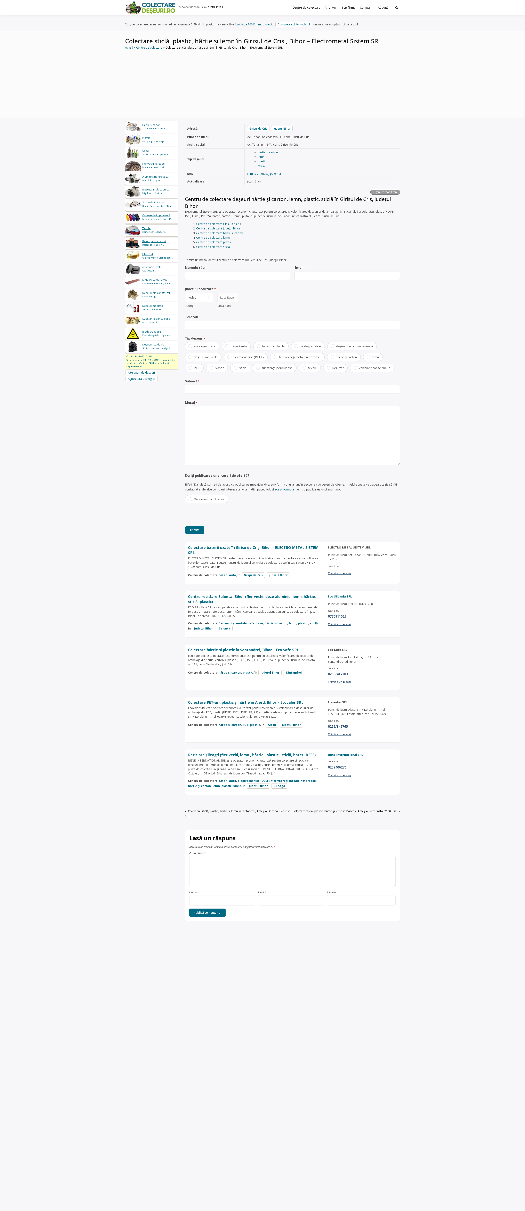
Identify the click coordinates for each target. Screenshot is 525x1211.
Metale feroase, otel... (154, 165)
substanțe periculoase (277, 368)
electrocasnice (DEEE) (248, 357)
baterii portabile (273, 346)
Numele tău (196, 268)
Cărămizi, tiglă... (156, 294)
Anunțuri (331, 7)
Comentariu (197, 853)
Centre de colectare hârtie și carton (219, 233)
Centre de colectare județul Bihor (218, 228)
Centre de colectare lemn (213, 237)
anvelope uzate (205, 346)
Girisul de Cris (258, 128)
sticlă (261, 166)
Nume (194, 892)
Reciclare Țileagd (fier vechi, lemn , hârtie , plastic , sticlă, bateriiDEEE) (252, 754)
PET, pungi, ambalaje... (154, 139)
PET (197, 368)
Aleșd (272, 725)
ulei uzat (338, 368)
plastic (262, 161)
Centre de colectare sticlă (213, 247)
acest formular (285, 489)
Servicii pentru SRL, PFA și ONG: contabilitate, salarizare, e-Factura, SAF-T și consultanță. (150, 361)
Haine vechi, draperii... (154, 230)
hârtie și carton (268, 152)
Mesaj (191, 402)
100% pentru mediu (212, 7)
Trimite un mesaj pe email (264, 174)
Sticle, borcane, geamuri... (156, 152)
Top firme (349, 7)
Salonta (224, 628)
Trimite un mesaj (339, 573)
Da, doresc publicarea (209, 499)
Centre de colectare (306, 7)
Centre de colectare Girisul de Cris (218, 224)
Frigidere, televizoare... (155, 191)
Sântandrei (293, 672)
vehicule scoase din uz (374, 368)
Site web (332, 892)
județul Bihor (281, 128)
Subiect (192, 381)
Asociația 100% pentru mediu (254, 24)
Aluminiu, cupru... (155, 178)
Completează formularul (294, 24)
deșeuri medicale (206, 357)
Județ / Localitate (200, 289)
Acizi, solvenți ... (156, 320)
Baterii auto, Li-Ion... (154, 242)
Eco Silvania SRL (340, 596)
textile (312, 368)
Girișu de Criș (253, 575)
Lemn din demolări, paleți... (157, 281)
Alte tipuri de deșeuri (141, 372)
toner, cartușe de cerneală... (157, 217)
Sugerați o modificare (385, 192)
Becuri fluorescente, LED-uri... (158, 204)
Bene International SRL (345, 755)
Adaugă (383, 7)
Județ (189, 305)
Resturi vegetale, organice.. (156, 333)
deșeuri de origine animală (354, 346)
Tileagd (279, 786)
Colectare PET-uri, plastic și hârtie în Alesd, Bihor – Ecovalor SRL (245, 702)
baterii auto (239, 346)
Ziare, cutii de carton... (154, 126)
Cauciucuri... (152, 268)
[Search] (396, 7)
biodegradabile (310, 346)
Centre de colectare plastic (214, 242)
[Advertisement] (262, 80)
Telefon (191, 317)
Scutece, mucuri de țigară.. (156, 346)
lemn (261, 157)
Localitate (224, 305)
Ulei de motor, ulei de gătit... (157, 255)
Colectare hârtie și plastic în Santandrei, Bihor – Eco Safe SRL (243, 649)
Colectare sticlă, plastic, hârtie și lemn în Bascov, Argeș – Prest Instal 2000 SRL (344, 811)
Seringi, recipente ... (153, 307)
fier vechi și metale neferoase (300, 357)
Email (300, 268)
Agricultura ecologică (141, 379)
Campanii (366, 7)
